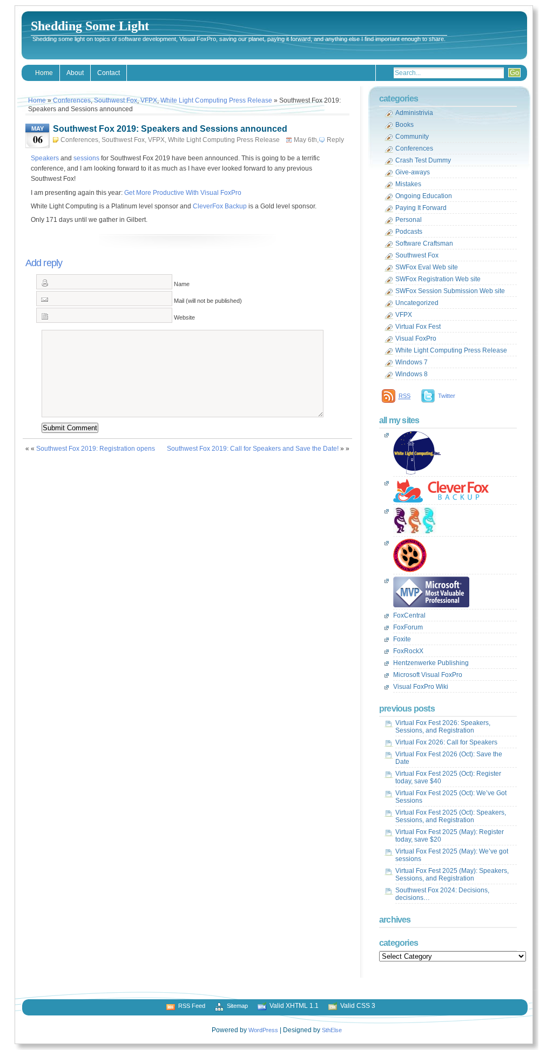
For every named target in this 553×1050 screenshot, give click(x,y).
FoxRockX (408, 651)
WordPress (263, 1030)
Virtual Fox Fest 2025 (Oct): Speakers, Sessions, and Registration (450, 816)
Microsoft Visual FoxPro (427, 675)
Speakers (45, 158)
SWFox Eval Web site (426, 267)
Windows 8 (411, 374)
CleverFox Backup (220, 206)
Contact (108, 73)
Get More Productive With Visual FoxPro (182, 193)
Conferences (72, 100)
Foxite (402, 639)
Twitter (446, 395)
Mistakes (408, 184)
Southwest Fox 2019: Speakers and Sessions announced (170, 128)
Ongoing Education (423, 196)
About (75, 73)
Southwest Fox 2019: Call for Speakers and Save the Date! (253, 448)
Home (44, 73)
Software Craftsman (424, 243)
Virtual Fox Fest (418, 326)
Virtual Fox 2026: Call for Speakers (446, 742)
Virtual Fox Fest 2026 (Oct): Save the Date (448, 758)
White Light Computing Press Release (216, 100)
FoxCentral (409, 615)
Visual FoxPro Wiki (420, 686)
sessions (86, 158)
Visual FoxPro (415, 338)
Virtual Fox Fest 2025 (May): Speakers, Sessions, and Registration (452, 874)
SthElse (332, 1030)
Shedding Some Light (90, 26)
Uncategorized (417, 303)
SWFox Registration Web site (438, 279)
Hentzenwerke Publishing (431, 663)
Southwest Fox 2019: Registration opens (95, 448)
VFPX (148, 100)
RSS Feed (191, 1005)
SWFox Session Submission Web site (450, 291)
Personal (408, 219)
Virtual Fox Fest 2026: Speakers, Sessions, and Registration (442, 726)
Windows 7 (411, 362)
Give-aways (412, 172)
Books (404, 124)
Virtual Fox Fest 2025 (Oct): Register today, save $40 (448, 777)
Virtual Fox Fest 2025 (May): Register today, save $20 (449, 835)
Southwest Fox (115, 100)
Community (412, 136)
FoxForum (408, 627)
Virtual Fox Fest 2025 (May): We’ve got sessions (451, 855)
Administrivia (414, 113)
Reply (335, 140)
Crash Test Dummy (423, 160)
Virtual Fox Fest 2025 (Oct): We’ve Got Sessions (451, 796)
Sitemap (237, 1005)
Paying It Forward (421, 208)
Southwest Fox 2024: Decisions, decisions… (442, 894)
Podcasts (408, 231)
